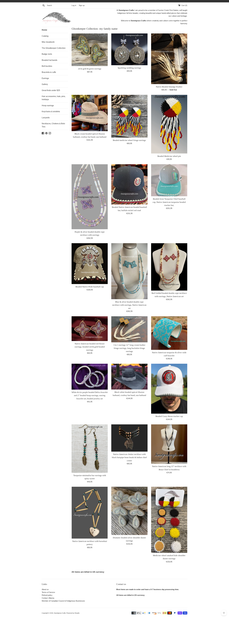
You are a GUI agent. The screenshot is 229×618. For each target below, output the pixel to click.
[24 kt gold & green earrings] (90, 49)
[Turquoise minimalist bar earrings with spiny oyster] (90, 448)
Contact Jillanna (48, 598)
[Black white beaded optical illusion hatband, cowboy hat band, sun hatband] (129, 376)
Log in (74, 5)
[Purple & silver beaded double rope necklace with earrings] (90, 196)
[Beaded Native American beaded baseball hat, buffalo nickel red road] (129, 184)
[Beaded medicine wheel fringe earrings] (129, 116)
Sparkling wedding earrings (129, 68)
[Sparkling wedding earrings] (129, 49)
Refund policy (47, 595)
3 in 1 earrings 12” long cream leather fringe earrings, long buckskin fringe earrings (129, 348)
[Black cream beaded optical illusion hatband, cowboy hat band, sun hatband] (90, 113)
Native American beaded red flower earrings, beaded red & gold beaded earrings (90, 347)
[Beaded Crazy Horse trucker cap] (169, 389)
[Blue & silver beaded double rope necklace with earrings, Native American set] (129, 271)
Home (44, 30)
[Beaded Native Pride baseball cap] (90, 263)
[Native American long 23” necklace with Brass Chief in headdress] (169, 444)
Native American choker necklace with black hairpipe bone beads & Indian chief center (129, 457)
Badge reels (47, 54)
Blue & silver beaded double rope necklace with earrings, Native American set (129, 305)
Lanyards (46, 118)
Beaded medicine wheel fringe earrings (129, 140)
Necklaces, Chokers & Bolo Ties (53, 125)
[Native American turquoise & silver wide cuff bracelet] (169, 333)
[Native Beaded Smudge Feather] (169, 58)
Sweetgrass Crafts (60, 613)
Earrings (45, 78)
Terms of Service (48, 592)
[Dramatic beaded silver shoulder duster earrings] (129, 511)
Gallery (45, 84)
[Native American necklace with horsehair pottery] (90, 513)
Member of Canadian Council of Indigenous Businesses (63, 601)
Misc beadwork (48, 42)
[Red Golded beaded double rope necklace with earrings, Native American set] (169, 267)
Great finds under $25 (51, 90)
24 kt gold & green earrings (89, 69)
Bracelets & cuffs (49, 72)
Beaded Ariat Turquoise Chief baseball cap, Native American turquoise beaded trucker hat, (169, 202)
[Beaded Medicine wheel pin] (169, 124)
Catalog (45, 36)
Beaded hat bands (49, 60)
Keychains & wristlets (51, 111)
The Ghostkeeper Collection (53, 48)
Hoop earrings (48, 106)
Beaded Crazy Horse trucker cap (169, 416)
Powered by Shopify (72, 613)
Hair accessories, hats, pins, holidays (53, 97)
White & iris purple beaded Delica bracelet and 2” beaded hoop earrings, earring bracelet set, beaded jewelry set (90, 395)
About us (45, 589)
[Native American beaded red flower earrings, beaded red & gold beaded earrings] (90, 328)
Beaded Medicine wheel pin (169, 156)
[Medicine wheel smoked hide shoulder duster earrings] (169, 520)
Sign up (82, 5)
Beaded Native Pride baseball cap (89, 287)
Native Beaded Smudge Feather (169, 87)
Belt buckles (47, 66)
